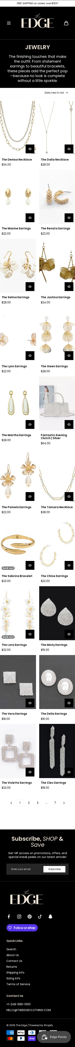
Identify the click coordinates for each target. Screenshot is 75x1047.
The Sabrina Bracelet (17, 576)
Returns (11, 967)
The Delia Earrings (54, 713)
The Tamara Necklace (57, 507)
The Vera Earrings (14, 713)
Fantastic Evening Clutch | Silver (54, 437)
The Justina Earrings (55, 297)
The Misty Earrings (54, 644)
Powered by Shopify (41, 1025)
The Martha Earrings (16, 435)
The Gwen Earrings (54, 366)
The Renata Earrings (55, 228)
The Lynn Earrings (14, 366)
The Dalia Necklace (55, 159)
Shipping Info (15, 973)
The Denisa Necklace (17, 159)
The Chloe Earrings (54, 576)
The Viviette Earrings (17, 782)
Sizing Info (13, 978)
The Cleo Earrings (53, 782)
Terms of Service (18, 984)
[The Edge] (38, 23)
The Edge (21, 1025)
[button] (8, 23)
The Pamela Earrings (16, 507)
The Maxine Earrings (16, 228)
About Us (12, 955)
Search (11, 949)
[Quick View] (30, 148)
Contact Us (14, 961)
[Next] (64, 803)
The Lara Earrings (14, 644)
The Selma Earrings (15, 297)
